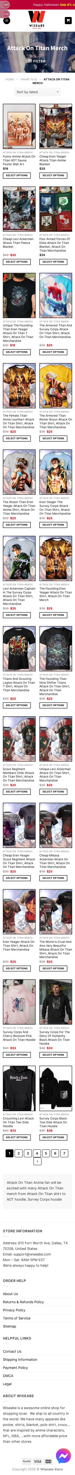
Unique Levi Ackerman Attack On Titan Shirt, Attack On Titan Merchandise (55, 774)
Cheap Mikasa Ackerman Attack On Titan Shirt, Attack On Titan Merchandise (54, 861)
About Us (10, 1294)
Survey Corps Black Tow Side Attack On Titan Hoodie (53, 1122)
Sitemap (9, 1326)
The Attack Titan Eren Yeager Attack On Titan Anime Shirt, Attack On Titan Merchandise (19, 507)
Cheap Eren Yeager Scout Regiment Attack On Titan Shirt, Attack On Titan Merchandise (19, 861)
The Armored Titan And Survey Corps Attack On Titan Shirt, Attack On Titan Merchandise (55, 331)
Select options (17, 175)
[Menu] (6, 20)
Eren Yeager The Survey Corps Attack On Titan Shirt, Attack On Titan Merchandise (55, 507)
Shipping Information (20, 1360)
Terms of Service (16, 1318)
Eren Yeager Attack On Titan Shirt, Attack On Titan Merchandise (18, 945)
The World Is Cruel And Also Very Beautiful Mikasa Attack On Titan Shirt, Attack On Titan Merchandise (55, 949)
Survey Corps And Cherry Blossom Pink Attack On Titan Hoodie (19, 1036)
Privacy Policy (14, 1310)
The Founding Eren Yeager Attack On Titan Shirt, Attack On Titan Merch (55, 594)
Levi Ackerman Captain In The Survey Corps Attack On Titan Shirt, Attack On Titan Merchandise (19, 596)
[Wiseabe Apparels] (37, 20)
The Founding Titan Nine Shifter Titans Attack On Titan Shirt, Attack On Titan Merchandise (54, 686)
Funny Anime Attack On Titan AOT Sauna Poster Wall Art (19, 160)
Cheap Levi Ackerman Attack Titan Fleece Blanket (18, 243)
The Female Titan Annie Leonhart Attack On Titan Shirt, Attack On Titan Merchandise (18, 421)
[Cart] (68, 20)
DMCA (8, 1376)
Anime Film (29, 79)
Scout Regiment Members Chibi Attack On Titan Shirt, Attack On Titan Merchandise (18, 774)
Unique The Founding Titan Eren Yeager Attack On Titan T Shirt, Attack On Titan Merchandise (18, 333)
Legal (7, 1384)
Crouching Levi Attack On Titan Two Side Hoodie (18, 1122)
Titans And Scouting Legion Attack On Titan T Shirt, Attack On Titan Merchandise (19, 684)
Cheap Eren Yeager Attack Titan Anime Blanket (52, 160)
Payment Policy (15, 1368)
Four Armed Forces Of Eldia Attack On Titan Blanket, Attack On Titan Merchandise (54, 244)
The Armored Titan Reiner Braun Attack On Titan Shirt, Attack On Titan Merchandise (55, 421)
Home (10, 79)
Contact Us (12, 1351)
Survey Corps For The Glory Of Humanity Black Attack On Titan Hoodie (54, 1037)
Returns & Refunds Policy (23, 1302)
